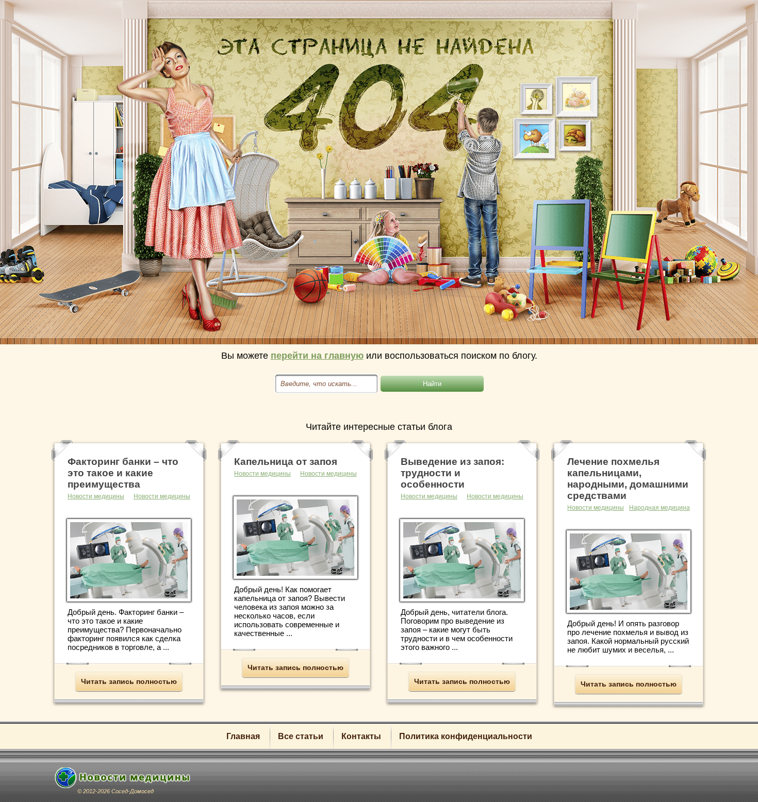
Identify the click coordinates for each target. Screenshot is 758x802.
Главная (243, 736)
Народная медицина (659, 507)
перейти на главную (317, 355)
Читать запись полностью (129, 681)
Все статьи (300, 736)
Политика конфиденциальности (465, 736)
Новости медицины (162, 496)
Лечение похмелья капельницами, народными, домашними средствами (627, 478)
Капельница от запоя (285, 461)
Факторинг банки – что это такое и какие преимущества (123, 473)
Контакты (361, 736)
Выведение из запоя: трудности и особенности (452, 473)
